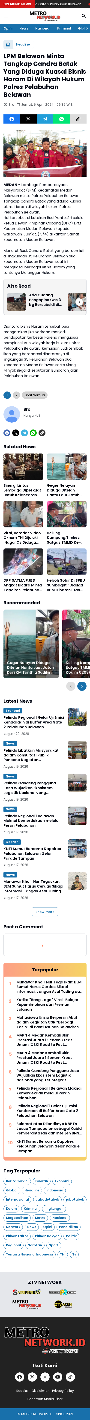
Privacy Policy (63, 1390)
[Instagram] (45, 1377)
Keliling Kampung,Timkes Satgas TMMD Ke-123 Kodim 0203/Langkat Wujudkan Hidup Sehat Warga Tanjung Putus (64, 538)
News (23, 28)
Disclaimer (40, 1390)
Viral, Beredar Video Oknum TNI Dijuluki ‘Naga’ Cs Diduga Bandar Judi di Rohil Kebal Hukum (22, 538)
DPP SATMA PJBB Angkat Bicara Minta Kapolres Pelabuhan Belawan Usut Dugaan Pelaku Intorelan (22, 585)
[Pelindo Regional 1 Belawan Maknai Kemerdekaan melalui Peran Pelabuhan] (77, 816)
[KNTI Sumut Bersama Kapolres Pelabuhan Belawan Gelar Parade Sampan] (77, 848)
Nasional (42, 28)
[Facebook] (11, 119)
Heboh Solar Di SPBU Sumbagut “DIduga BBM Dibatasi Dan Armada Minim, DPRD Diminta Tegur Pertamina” (66, 585)
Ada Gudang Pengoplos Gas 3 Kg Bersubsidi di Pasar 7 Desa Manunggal (45, 300)
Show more (45, 912)
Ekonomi (13, 710)
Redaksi (22, 1390)
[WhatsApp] (61, 119)
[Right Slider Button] (85, 28)
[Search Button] (83, 16)
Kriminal (64, 28)
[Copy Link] (78, 119)
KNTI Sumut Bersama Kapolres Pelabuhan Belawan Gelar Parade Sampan (32, 854)
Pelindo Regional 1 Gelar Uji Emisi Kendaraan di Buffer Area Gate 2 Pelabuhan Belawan (33, 722)
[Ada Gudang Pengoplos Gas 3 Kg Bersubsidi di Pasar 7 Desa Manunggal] (16, 302)
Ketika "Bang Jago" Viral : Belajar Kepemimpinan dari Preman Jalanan (47, 1005)
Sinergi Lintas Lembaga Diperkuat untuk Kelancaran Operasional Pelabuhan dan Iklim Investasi (22, 490)
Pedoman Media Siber (45, 1399)
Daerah (12, 842)
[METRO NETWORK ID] (45, 16)
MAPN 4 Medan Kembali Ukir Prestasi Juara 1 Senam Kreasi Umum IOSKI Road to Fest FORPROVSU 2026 (44, 1040)
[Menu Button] (6, 16)
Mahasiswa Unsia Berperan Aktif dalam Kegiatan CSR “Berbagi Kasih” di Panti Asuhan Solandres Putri (47, 1022)
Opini (7, 28)
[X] (28, 119)
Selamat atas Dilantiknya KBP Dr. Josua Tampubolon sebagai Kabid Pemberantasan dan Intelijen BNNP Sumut (49, 1129)
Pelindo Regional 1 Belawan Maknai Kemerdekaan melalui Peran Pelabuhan (31, 821)
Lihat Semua (35, 395)
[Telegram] (45, 119)
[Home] (8, 44)
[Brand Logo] (27, 1292)
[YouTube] (57, 1377)
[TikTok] (70, 1377)
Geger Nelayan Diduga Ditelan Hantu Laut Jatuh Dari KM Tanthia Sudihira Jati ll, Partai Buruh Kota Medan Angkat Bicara (63, 490)
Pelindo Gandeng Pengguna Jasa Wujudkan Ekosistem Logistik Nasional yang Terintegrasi (29, 788)
